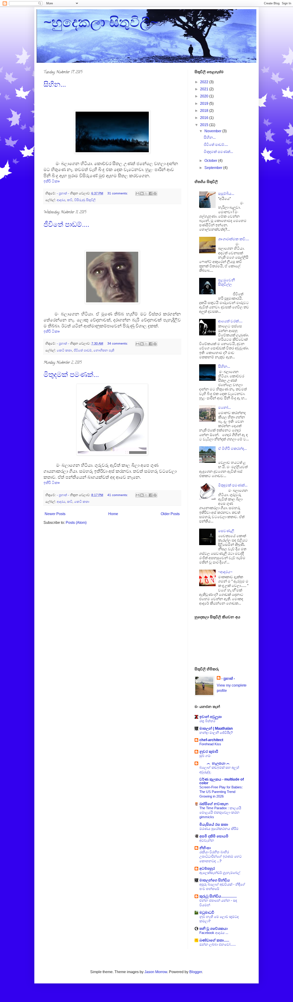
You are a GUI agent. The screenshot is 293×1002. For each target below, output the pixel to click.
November (213, 131)
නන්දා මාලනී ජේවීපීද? (216, 732)
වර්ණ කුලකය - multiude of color (221, 781)
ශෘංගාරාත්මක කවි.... (233, 239)
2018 (204, 111)
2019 (204, 103)
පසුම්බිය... (226, 194)
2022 (204, 82)
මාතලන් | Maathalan (216, 728)
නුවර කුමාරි (208, 752)
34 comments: (118, 343)
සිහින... (54, 84)
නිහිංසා (205, 848)
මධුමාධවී (206, 912)
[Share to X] (146, 193)
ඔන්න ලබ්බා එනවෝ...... (217, 944)
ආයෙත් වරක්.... (230, 321)
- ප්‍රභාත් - (228, 678)
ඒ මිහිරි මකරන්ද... (232, 448)
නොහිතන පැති (103, 350)
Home (113, 514)
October (211, 161)
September (213, 168)
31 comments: (118, 193)
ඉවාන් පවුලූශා (210, 717)
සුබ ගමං (205, 756)
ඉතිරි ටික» (51, 181)
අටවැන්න (206, 840)
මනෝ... (224, 407)
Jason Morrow (155, 972)
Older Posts (170, 514)
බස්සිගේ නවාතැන (213, 804)
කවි (69, 200)
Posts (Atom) (76, 522)
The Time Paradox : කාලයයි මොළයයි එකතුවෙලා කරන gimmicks (220, 812)
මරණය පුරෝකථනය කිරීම (219, 829)
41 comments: (118, 495)
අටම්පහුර (207, 868)
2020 (204, 96)
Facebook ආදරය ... (213, 933)
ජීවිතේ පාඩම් (83, 350)
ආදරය (61, 200)
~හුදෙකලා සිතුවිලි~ (100, 22)
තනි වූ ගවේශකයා (213, 928)
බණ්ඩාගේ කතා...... (214, 940)
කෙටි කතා (64, 350)
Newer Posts (55, 514)
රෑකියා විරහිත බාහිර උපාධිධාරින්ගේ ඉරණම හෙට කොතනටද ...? (220, 856)
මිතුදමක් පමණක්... (71, 374)
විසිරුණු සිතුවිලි (85, 200)
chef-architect (211, 740)
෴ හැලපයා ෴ (214, 763)
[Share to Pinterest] (155, 193)
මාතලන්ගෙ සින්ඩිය (214, 880)
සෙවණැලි (226, 531)
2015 (204, 125)
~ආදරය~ (225, 572)
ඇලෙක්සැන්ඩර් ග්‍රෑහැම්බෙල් (219, 873)
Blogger (195, 972)
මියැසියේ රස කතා (213, 824)
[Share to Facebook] (150, 193)
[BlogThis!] (142, 193)
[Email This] (137, 193)
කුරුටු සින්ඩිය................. (218, 896)
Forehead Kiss (210, 744)
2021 (204, 89)
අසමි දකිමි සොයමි (213, 836)
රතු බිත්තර (207, 721)
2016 (204, 118)
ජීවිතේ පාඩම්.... (66, 224)
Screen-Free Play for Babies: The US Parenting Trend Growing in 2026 (221, 791)
